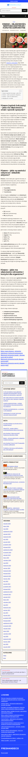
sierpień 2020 (7, 628)
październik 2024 (7, 550)
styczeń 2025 (6, 542)
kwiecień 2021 (7, 607)
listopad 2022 (7, 573)
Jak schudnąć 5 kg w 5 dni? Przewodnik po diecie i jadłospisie (13, 443)
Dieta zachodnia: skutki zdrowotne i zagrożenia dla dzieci (12, 497)
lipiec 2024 (6, 558)
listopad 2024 (7, 547)
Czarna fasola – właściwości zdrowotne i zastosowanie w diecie (12, 719)
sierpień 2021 (7, 597)
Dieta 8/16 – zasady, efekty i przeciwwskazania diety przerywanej (13, 429)
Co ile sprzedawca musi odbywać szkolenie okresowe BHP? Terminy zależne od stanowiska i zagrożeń (12, 393)
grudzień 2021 (7, 586)
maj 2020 (5, 636)
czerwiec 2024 (7, 560)
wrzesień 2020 (7, 626)
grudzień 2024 (7, 544)
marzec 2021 (6, 610)
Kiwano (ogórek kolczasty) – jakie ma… (12, 93)
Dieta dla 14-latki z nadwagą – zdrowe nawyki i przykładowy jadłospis (13, 488)
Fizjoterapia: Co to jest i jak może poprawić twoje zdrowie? (12, 414)
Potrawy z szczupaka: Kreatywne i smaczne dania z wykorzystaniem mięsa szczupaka (13, 708)
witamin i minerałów (11, 63)
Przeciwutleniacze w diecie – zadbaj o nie (12, 738)
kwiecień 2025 (7, 537)
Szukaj (24, 10)
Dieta (14, 21)
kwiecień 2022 (7, 576)
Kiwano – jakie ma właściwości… (10, 96)
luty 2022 (5, 581)
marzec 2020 (6, 641)
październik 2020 (7, 623)
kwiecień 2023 (7, 571)
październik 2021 (7, 592)
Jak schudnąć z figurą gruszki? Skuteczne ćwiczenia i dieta (11, 434)
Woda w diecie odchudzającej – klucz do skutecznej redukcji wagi (12, 731)
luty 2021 (5, 613)
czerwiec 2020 (7, 634)
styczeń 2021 (6, 615)
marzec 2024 (6, 568)
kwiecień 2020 (7, 639)
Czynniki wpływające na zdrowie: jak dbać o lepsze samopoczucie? (13, 672)
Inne (4, 658)
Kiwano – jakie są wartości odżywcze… (12, 95)
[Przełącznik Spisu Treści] (19, 91)
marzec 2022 (6, 579)
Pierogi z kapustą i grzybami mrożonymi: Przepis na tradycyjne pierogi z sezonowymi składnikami (13, 699)
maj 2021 (5, 605)
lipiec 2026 (6, 526)
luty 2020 (5, 644)
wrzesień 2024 (7, 552)
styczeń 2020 (6, 647)
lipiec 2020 (6, 631)
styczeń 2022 (6, 584)
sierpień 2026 (7, 523)
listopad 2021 (7, 589)
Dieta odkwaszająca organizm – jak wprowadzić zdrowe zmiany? (11, 680)
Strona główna (14, 1)
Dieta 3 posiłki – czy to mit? (8, 740)
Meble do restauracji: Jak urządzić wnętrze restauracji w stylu (13, 474)
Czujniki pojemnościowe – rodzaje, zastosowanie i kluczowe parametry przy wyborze (13, 405)
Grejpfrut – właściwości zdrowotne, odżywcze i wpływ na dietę (13, 508)
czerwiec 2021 (7, 602)
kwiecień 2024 (7, 565)
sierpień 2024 (7, 555)
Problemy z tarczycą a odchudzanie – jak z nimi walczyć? (13, 448)
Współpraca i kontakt (8, 98)
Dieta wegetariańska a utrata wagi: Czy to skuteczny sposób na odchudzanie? (12, 723)
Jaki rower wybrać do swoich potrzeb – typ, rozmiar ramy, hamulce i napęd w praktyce (13, 399)
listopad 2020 (7, 621)
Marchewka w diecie (12, 466)
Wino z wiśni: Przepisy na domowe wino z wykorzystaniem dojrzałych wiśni (12, 715)
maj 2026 (5, 529)
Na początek (4, 753)
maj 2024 (5, 563)
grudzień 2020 (7, 618)
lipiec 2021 (6, 600)
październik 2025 (7, 531)
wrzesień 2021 (7, 594)
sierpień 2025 (7, 534)
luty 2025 (5, 539)
